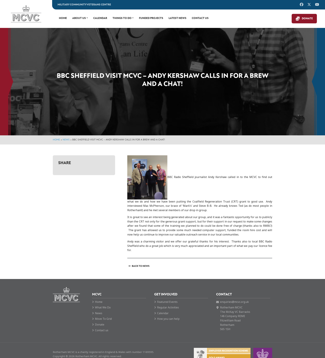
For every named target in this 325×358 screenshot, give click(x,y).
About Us (79, 18)
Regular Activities (168, 307)
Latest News (177, 18)
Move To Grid (103, 319)
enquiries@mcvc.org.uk (234, 302)
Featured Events (167, 302)
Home (63, 18)
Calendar (100, 18)
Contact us (200, 18)
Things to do (122, 18)
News (66, 140)
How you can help (168, 319)
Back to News (140, 266)
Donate (307, 18)
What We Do (103, 307)
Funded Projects (151, 18)
